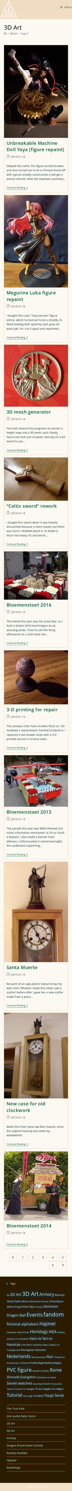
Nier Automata (38, 1357)
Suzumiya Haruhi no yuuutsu (47, 1383)
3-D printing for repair (32, 709)
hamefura (11, 1332)
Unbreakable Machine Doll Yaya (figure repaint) (36, 146)
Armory (46, 1294)
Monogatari (27, 1350)
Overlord (24, 1363)
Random (36, 1371)
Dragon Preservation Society (25, 1445)
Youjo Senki (54, 1395)
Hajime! (47, 1324)
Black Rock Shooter (38, 1301)
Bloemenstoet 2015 (29, 812)
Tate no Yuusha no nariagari (21, 1389)
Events (34, 1314)
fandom (53, 1314)
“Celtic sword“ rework (32, 506)
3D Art (30, 1294)
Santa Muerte (22, 967)
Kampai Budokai (17, 1453)
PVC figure (19, 1369)
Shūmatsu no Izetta (46, 1377)
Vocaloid (38, 1395)
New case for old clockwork (26, 1106)
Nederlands (19, 1356)
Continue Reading (17, 188)
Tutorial (14, 1395)
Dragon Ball (16, 1315)
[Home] (5, 33)
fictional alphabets (23, 1324)
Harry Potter (23, 1332)
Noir (50, 1356)
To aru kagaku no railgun (49, 1389)
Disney (39, 1307)
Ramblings (13, 1467)
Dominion (50, 1306)
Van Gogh (28, 1396)
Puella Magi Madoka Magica (46, 1363)
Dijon (32, 1306)
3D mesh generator (29, 412)
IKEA (53, 1331)
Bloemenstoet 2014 (29, 1225)
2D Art (15, 1294)
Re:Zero (45, 1371)
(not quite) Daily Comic (21, 1416)
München (40, 1350)
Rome (56, 1370)
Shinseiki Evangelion (21, 1377)
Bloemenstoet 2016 (29, 605)
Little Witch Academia (31, 1345)
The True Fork (15, 1408)
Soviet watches (19, 1383)
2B (8, 1295)
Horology (39, 1331)
